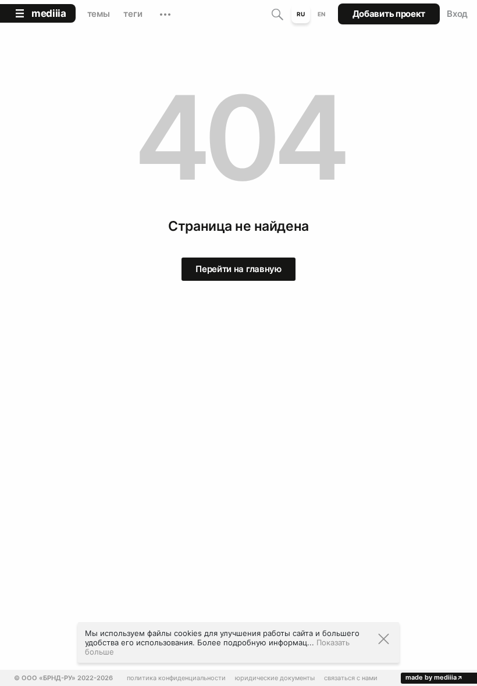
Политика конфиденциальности (176, 678)
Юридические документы (275, 678)
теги (132, 13)
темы (98, 13)
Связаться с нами (351, 678)
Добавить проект (389, 13)
